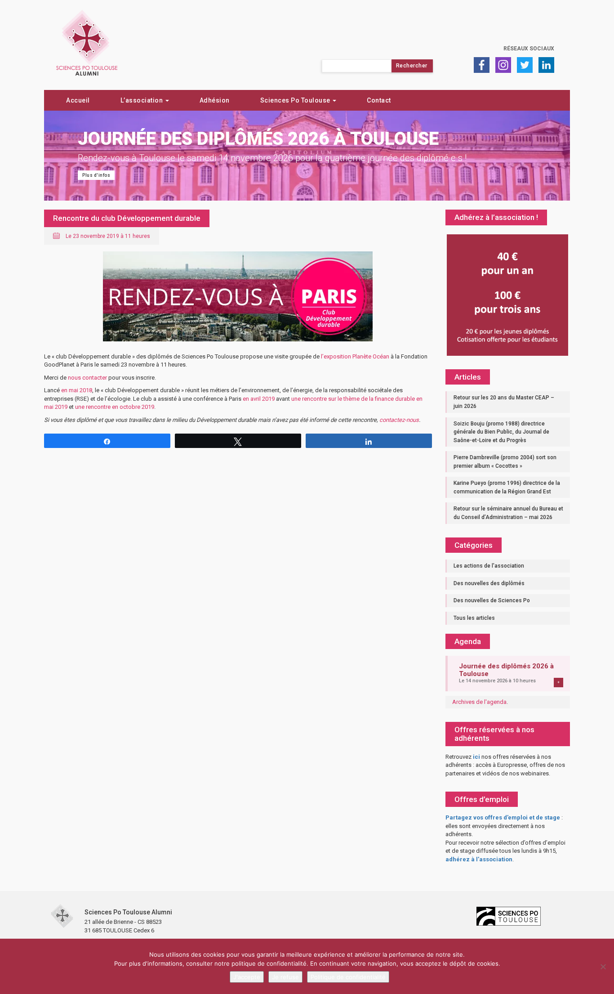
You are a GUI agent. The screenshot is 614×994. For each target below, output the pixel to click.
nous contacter (87, 377)
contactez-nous (399, 419)
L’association (142, 100)
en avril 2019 (259, 398)
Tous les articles (474, 618)
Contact (379, 100)
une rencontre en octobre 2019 (114, 406)
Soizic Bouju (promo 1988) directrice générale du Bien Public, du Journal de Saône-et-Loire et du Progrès (501, 432)
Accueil (78, 100)
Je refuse (285, 977)
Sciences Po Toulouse (296, 100)
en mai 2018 (76, 390)
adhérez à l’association (478, 859)
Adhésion (215, 100)
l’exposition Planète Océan (355, 356)
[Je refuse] (602, 966)
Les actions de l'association (489, 566)
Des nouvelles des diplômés (489, 583)
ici (476, 756)
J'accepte (246, 977)
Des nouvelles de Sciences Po (492, 600)
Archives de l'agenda (479, 701)
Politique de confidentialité (348, 977)
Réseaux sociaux (528, 48)
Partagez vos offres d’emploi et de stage (502, 817)
